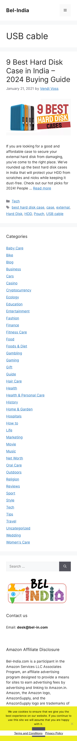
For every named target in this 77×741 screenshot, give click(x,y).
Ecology (12, 297)
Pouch (39, 214)
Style (10, 500)
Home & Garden (19, 409)
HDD (28, 214)
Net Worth (14, 458)
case (50, 207)
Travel (11, 521)
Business (13, 269)
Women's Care (18, 542)
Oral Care (14, 465)
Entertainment (18, 311)
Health (11, 388)
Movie (11, 444)
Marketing (14, 437)
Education (14, 304)
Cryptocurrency (18, 290)
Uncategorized (18, 528)
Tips (9, 514)
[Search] (65, 567)
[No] (72, 724)
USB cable (54, 214)
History (12, 402)
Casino (11, 283)
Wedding (13, 535)
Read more (42, 188)
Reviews (13, 486)
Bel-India (17, 10)
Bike (9, 255)
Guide (11, 374)
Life (9, 430)
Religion (12, 479)
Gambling (14, 353)
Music (11, 451)
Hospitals (14, 416)
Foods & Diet (16, 346)
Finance (12, 325)
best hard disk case (28, 207)
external (63, 207)
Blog (9, 262)
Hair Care (14, 381)
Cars (10, 276)
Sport (10, 493)
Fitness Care (16, 332)
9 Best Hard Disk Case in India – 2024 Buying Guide (38, 71)
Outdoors (14, 472)
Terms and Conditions (28, 733)
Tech (16, 201)
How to (12, 423)
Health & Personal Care (25, 395)
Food (10, 339)
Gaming (12, 360)
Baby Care (14, 248)
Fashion (12, 318)
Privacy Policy (54, 733)
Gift (9, 367)
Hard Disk (14, 214)
